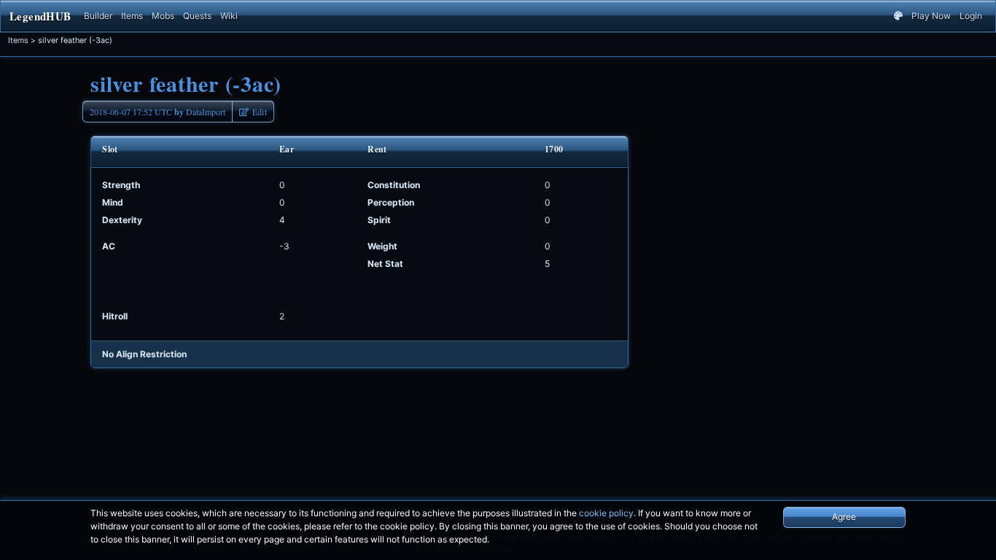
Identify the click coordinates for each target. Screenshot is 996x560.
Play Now (931, 15)
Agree (844, 516)
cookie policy (606, 513)
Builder (98, 15)
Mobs (163, 15)
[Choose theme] (898, 16)
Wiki (229, 15)
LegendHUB (40, 16)
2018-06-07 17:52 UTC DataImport (157, 112)
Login (971, 15)
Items (132, 15)
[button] (253, 111)
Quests (197, 15)
